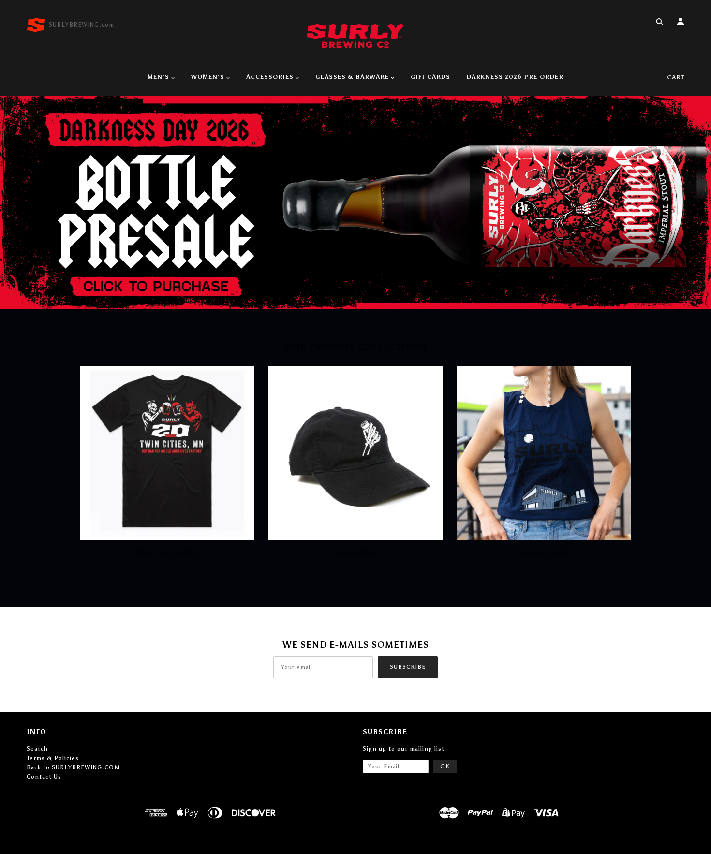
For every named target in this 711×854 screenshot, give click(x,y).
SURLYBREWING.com (81, 24)
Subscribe (408, 667)
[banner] (355, 35)
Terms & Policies (53, 758)
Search (37, 748)
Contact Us (44, 776)
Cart (675, 77)
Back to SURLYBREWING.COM (73, 767)
